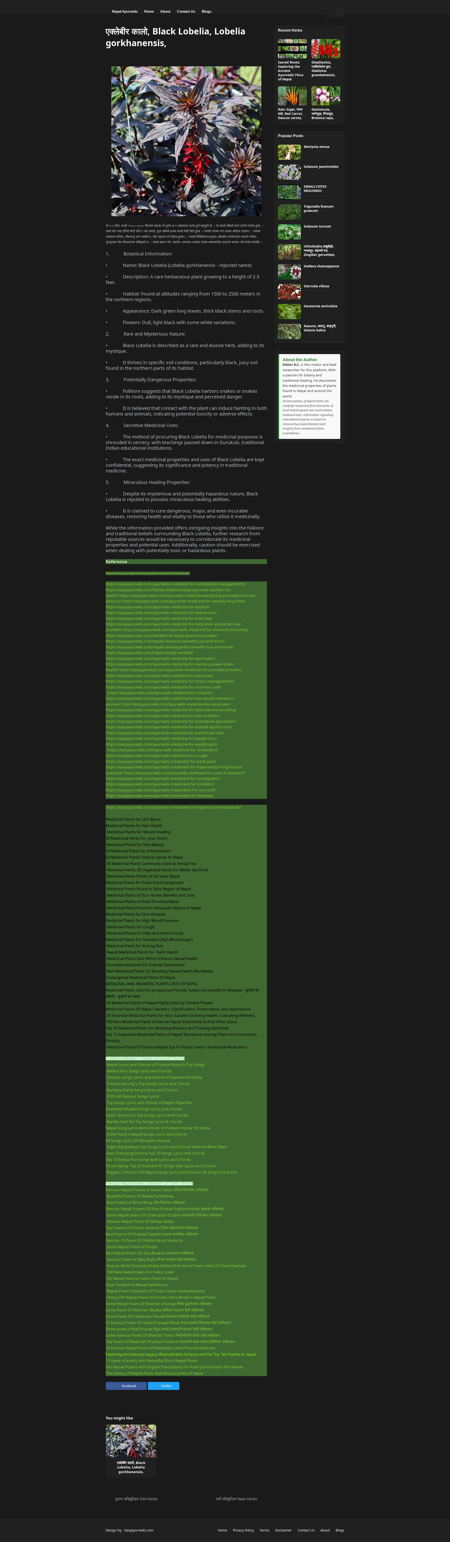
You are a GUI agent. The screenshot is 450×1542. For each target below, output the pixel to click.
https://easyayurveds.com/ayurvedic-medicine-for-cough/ (157, 755)
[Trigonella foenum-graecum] (289, 212)
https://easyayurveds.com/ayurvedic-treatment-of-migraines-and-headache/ (173, 807)
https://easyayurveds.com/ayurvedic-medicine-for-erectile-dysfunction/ (169, 727)
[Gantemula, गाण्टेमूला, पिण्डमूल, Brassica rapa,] (325, 95)
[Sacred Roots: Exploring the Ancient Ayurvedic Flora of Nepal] (292, 48)
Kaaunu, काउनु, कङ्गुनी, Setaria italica (320, 328)
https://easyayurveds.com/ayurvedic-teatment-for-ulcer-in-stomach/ (184, 772)
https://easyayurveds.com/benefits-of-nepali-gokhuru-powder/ (162, 635)
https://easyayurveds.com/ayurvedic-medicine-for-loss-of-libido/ (163, 715)
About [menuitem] (165, 11)
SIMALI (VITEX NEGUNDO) (315, 188)
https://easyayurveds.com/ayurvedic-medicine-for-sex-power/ (176, 704)
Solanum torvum (317, 226)
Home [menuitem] (149, 11)
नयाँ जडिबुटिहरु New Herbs (236, 1498)
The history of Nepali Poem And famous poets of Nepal (154, 1373)
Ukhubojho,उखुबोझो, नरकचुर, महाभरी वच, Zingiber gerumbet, (319, 250)
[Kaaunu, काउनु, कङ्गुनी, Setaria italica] (289, 331)
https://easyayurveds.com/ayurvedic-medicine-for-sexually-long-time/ (183, 601)
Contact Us (306, 1530)
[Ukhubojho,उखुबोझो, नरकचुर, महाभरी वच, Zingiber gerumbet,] (289, 251)
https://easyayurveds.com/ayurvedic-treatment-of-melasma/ (159, 795)
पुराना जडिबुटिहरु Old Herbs (136, 1498)
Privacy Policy (243, 1530)
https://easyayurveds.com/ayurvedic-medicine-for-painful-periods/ (165, 732)
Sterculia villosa (316, 286)
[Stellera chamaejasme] (289, 271)
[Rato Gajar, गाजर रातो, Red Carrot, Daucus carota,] (292, 95)
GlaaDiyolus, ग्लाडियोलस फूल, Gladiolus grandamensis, (323, 68)
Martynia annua (316, 147)
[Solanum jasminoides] (289, 172)
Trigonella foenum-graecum (319, 208)
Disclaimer (283, 1530)
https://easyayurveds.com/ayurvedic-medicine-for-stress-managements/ (170, 681)
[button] (330, 11)
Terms (264, 1530)
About (325, 1530)
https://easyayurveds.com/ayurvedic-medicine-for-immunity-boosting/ (185, 629)
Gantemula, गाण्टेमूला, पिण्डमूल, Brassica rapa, (322, 113)
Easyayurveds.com (138, 1530)
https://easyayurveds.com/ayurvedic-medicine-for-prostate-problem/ (180, 669)
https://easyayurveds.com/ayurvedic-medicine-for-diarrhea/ (147, 573)
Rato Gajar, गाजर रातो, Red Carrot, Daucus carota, (290, 113)
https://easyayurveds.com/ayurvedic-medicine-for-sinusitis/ (160, 692)
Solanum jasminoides (321, 167)
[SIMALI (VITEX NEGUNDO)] (289, 192)
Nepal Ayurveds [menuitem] (125, 11)
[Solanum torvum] (289, 232)
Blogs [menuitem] (206, 11)
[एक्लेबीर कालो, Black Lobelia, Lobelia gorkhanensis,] (131, 1441)
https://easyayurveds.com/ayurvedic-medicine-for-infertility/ (159, 618)
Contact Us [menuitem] (186, 11)
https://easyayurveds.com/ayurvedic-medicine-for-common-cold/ (163, 687)
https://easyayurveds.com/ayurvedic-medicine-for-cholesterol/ (163, 749)
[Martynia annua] (289, 152)
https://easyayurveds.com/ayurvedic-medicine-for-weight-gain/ (162, 744)
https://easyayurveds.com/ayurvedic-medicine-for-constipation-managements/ (176, 584)
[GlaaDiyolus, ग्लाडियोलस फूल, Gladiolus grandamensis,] (325, 48)
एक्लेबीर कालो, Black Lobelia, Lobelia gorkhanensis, (131, 1467)
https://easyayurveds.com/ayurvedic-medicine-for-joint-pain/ (160, 675)
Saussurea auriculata (320, 306)
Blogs (340, 1530)
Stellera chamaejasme (321, 266)
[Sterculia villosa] (289, 291)
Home (222, 1530)
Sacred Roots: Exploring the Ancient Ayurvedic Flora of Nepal (290, 71)
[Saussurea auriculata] (289, 311)
